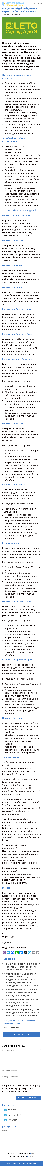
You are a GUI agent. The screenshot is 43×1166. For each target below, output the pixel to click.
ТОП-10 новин (14, 1115)
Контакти (24, 1156)
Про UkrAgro (12, 1153)
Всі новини (13, 1110)
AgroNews (7, 942)
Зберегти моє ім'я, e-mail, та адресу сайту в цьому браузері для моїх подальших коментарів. (21, 1088)
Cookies (30, 1156)
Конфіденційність (24, 1153)
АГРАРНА (12, 1120)
